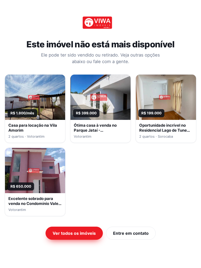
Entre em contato (131, 233)
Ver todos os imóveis (74, 233)
